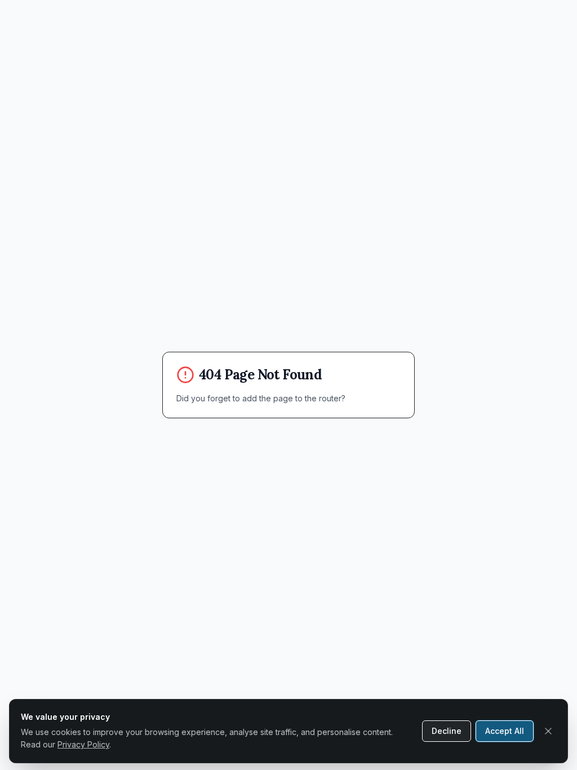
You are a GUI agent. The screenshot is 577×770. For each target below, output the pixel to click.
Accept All (504, 731)
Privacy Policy (83, 744)
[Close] (548, 731)
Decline (446, 731)
